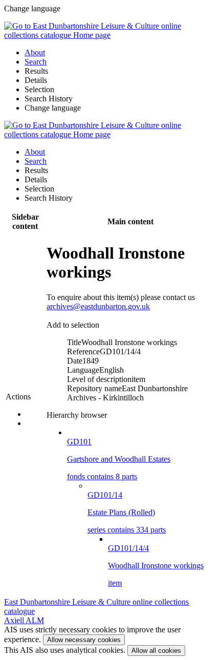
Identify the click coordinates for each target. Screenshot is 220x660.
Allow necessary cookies (84, 640)
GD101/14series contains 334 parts (126, 512)
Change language (53, 107)
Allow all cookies (156, 650)
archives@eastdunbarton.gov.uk (98, 306)
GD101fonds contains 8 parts (118, 459)
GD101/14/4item (156, 565)
